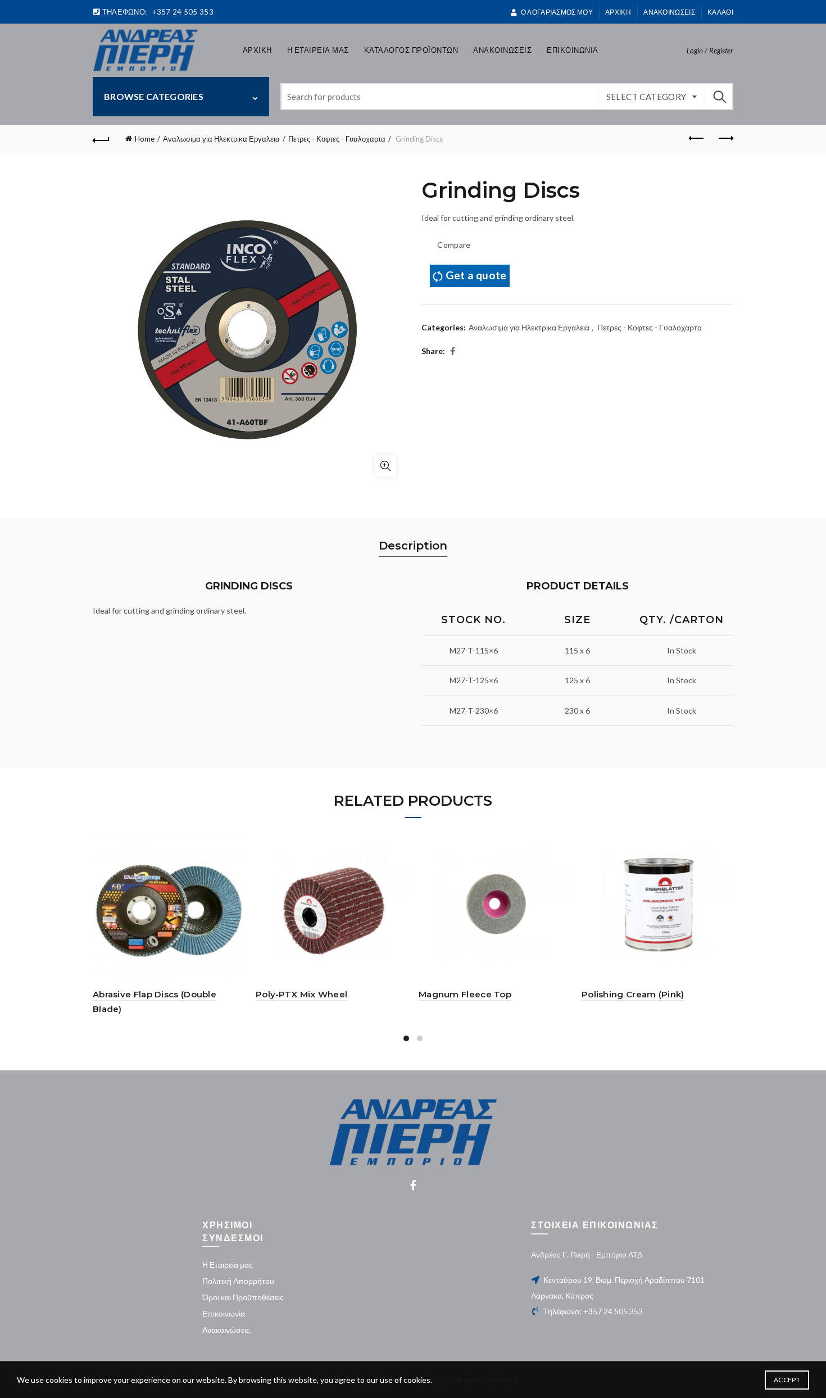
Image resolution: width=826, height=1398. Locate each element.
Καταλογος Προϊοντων (411, 50)
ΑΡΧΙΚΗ (618, 12)
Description (413, 545)
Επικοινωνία (223, 1313)
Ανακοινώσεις (226, 1330)
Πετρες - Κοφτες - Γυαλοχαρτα (336, 138)
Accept (787, 1380)
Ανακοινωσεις (669, 12)
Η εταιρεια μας (318, 50)
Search (719, 96)
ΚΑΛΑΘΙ (720, 12)
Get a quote (476, 275)
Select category (646, 97)
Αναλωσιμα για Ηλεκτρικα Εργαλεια (221, 138)
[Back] (101, 139)
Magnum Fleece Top (465, 994)
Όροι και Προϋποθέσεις (243, 1297)
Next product (725, 139)
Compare (453, 244)
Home (145, 138)
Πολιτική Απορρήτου (238, 1281)
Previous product (697, 139)
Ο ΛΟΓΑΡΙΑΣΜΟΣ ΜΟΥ (556, 12)
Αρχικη (257, 50)
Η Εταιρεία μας (227, 1264)
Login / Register (710, 50)
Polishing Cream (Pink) (633, 994)
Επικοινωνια (572, 50)
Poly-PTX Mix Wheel (301, 994)
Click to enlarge (385, 465)
